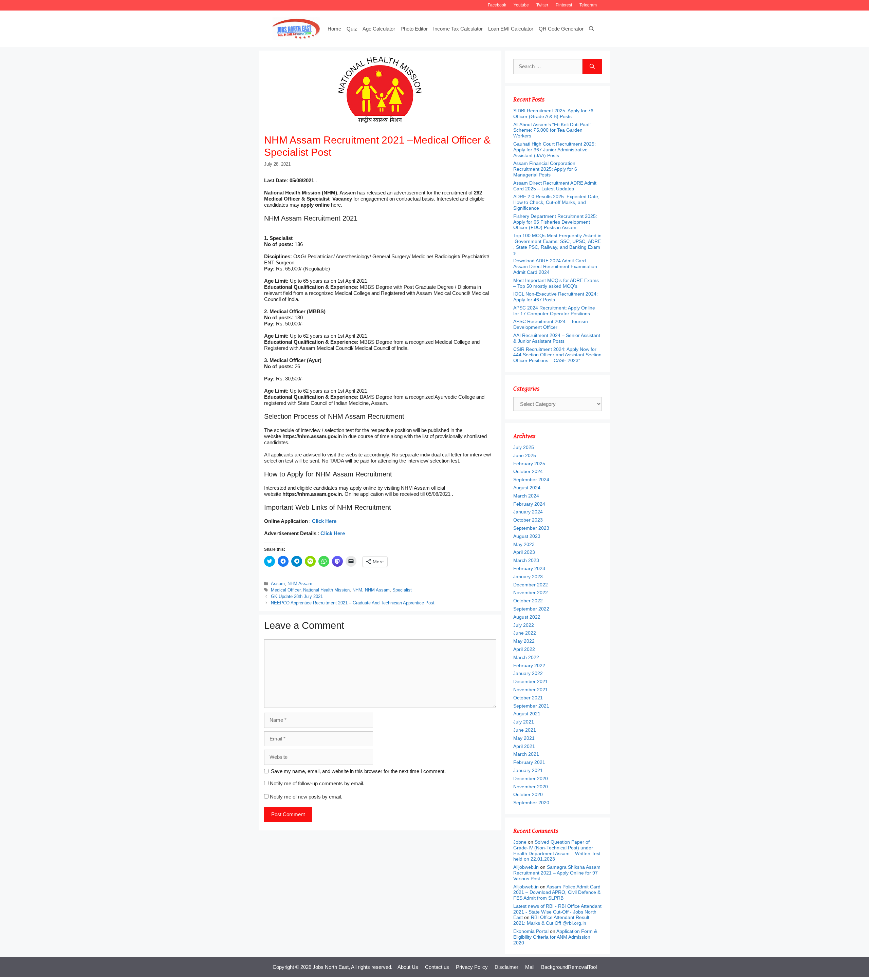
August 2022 (526, 617)
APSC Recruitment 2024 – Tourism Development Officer (550, 324)
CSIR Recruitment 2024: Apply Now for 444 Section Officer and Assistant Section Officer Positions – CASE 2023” (557, 354)
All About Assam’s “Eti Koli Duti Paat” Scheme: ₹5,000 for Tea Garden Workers (552, 130)
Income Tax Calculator (458, 29)
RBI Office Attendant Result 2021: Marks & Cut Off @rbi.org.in (551, 920)
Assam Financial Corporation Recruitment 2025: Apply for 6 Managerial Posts (545, 169)
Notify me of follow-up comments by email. (317, 783)
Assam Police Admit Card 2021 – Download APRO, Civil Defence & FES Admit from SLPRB (556, 892)
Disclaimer (506, 967)
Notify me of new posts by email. (306, 797)
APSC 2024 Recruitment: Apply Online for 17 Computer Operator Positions (554, 310)
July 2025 (523, 447)
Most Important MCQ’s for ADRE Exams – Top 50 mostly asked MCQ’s (556, 283)
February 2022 (529, 665)
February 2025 (529, 463)
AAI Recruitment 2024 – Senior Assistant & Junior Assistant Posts (556, 338)
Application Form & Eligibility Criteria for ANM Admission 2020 (555, 936)
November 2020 (530, 786)
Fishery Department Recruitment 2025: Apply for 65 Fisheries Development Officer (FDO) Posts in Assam (555, 221)
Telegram (588, 5)
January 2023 (528, 576)
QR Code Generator (561, 29)
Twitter (542, 5)
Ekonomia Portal (531, 931)
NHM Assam (300, 583)
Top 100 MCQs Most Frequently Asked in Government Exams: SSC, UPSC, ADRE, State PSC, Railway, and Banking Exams (557, 244)
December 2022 (530, 584)
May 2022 (524, 641)
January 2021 (528, 770)
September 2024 (531, 479)
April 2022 (524, 649)
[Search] (592, 66)
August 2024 (526, 487)
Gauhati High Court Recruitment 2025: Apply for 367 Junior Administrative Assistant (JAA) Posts (554, 149)
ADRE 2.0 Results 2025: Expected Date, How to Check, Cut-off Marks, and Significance (556, 202)
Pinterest (564, 5)
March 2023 (526, 560)
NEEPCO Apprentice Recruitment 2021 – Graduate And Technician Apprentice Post (352, 602)
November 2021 (530, 689)
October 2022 (528, 600)
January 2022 (528, 673)
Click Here (324, 521)
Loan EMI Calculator (510, 29)
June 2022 (524, 633)
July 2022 (523, 625)
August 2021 (526, 713)
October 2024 (528, 471)
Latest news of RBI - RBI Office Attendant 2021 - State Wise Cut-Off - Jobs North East (557, 911)
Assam (278, 583)
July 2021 (523, 722)
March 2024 (526, 496)
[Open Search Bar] (591, 29)
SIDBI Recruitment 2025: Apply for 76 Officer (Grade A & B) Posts (553, 113)
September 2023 (531, 528)
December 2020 (530, 778)
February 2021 (529, 762)
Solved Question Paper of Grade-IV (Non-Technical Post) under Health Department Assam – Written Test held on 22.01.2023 (556, 850)
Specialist (402, 590)
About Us (407, 967)
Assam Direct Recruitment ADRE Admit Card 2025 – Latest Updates (554, 185)
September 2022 (531, 609)
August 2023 (526, 536)
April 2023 (524, 552)
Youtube (521, 5)
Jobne (519, 842)
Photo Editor (414, 29)
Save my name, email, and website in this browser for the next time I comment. (358, 771)
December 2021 (530, 681)
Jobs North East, (331, 967)
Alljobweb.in (526, 867)
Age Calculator (379, 29)
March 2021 (526, 754)
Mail (529, 967)
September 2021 (531, 706)
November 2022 (530, 592)
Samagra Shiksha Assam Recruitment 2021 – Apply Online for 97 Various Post (556, 872)
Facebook (497, 5)
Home (334, 29)
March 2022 (526, 657)
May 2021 (524, 738)
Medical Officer (285, 590)
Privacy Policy (472, 967)
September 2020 (531, 802)
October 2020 (528, 794)
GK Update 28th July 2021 (297, 596)
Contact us (437, 967)
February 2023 (529, 568)
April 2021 (524, 746)
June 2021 (524, 730)
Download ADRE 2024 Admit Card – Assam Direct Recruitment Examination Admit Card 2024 (555, 266)
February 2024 (529, 504)
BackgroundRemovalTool (569, 967)
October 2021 (528, 697)
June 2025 (524, 455)
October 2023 (528, 520)
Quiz (352, 29)
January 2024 (528, 511)
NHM (357, 590)
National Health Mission (326, 590)
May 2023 (524, 544)
